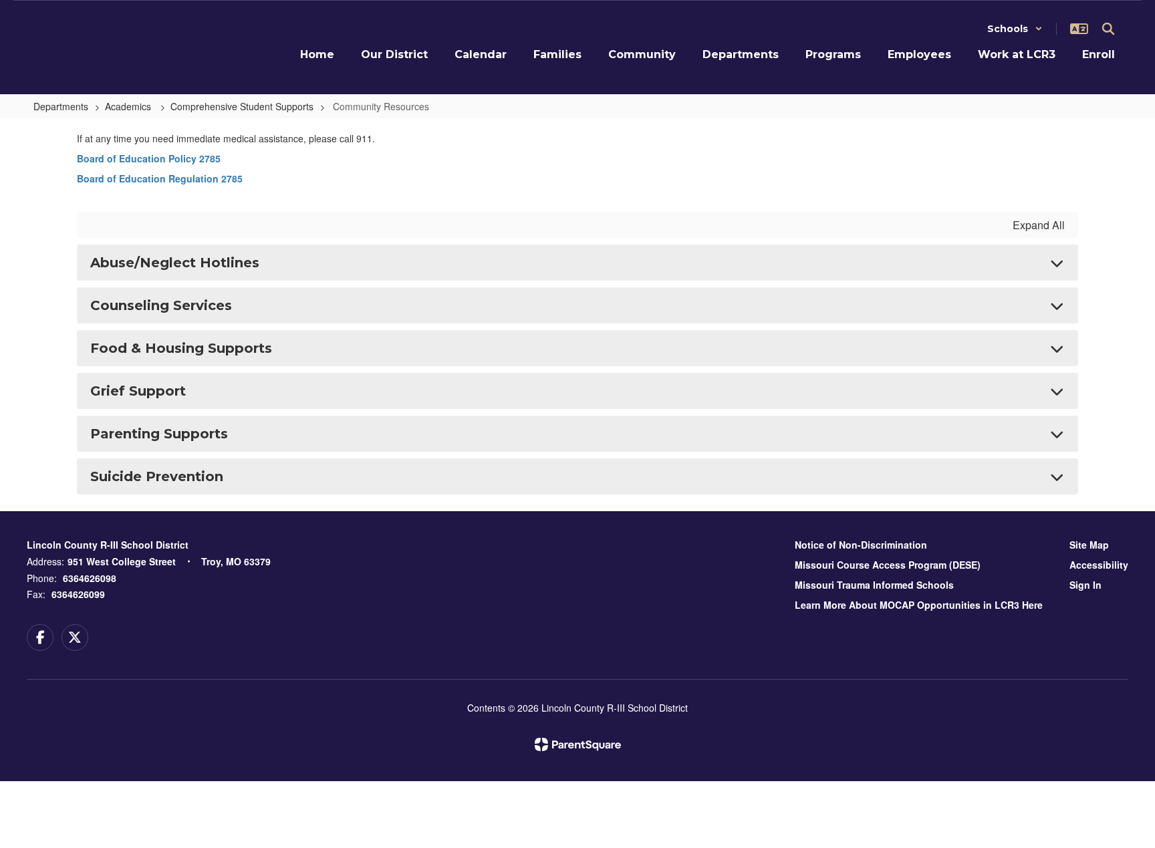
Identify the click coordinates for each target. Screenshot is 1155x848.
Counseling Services (161, 305)
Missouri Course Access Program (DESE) (888, 564)
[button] (1015, 29)
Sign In (1085, 584)
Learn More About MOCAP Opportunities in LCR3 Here (919, 604)
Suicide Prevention (156, 476)
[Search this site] (1108, 28)
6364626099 (78, 594)
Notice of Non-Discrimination (861, 544)
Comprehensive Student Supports (241, 106)
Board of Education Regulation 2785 (160, 178)
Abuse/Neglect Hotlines (174, 263)
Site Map (1089, 544)
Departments (60, 106)
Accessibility (1098, 564)
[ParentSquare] (577, 744)
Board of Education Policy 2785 (149, 158)
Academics (129, 106)
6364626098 (89, 578)
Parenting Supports (159, 434)
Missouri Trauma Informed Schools (874, 584)
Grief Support (138, 391)
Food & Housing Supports (181, 348)
